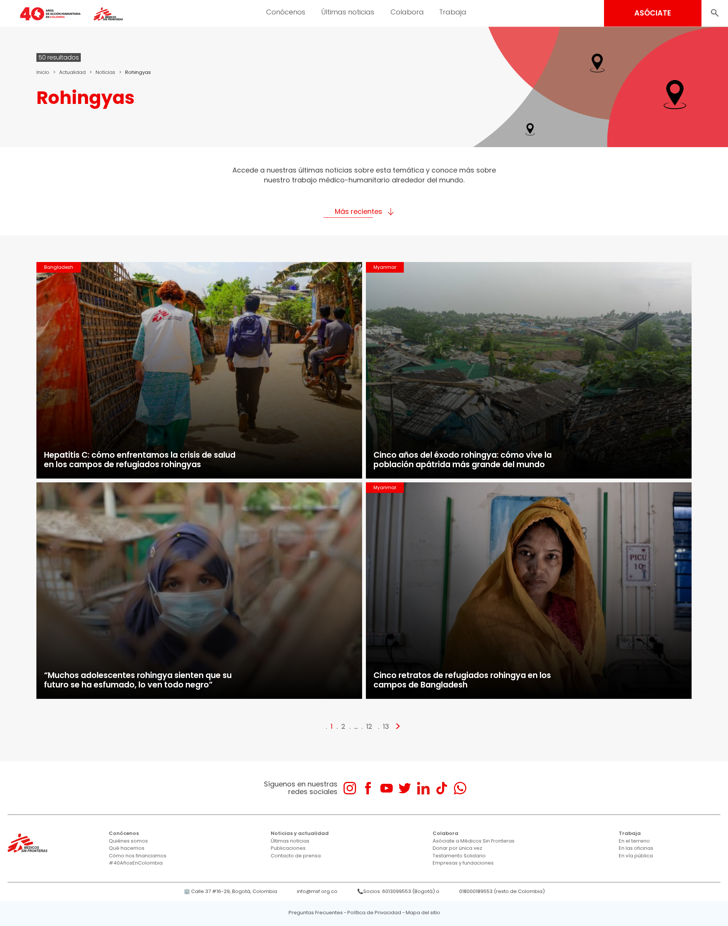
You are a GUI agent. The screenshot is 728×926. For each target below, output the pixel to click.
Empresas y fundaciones (463, 862)
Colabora (407, 12)
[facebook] (368, 788)
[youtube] (386, 788)
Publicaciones (288, 848)
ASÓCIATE (652, 13)
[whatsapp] (460, 788)
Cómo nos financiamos (137, 855)
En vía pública (636, 855)
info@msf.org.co (317, 891)
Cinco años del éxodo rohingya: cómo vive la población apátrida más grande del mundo (462, 459)
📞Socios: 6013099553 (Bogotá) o (398, 891)
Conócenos (285, 12)
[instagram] (350, 788)
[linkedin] (423, 788)
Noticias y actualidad (300, 833)
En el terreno (634, 840)
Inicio (42, 72)
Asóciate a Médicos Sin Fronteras (474, 840)
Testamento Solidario (459, 855)
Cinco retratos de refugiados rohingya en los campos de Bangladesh (462, 680)
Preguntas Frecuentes (316, 912)
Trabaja (452, 12)
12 (369, 726)
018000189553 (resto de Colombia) (502, 891)
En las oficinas (636, 848)
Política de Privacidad (374, 912)
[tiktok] (441, 788)
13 (386, 726)
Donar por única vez (457, 848)
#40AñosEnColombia (136, 862)
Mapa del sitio (423, 912)
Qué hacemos (126, 848)
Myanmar (384, 267)
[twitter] (405, 788)
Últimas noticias (347, 12)
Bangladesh (58, 267)
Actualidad (72, 72)
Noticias (105, 72)
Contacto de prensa (296, 855)
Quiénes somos (128, 840)
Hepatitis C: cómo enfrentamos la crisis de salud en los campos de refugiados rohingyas (139, 459)
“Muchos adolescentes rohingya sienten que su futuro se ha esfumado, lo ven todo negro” (138, 680)
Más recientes (358, 211)
